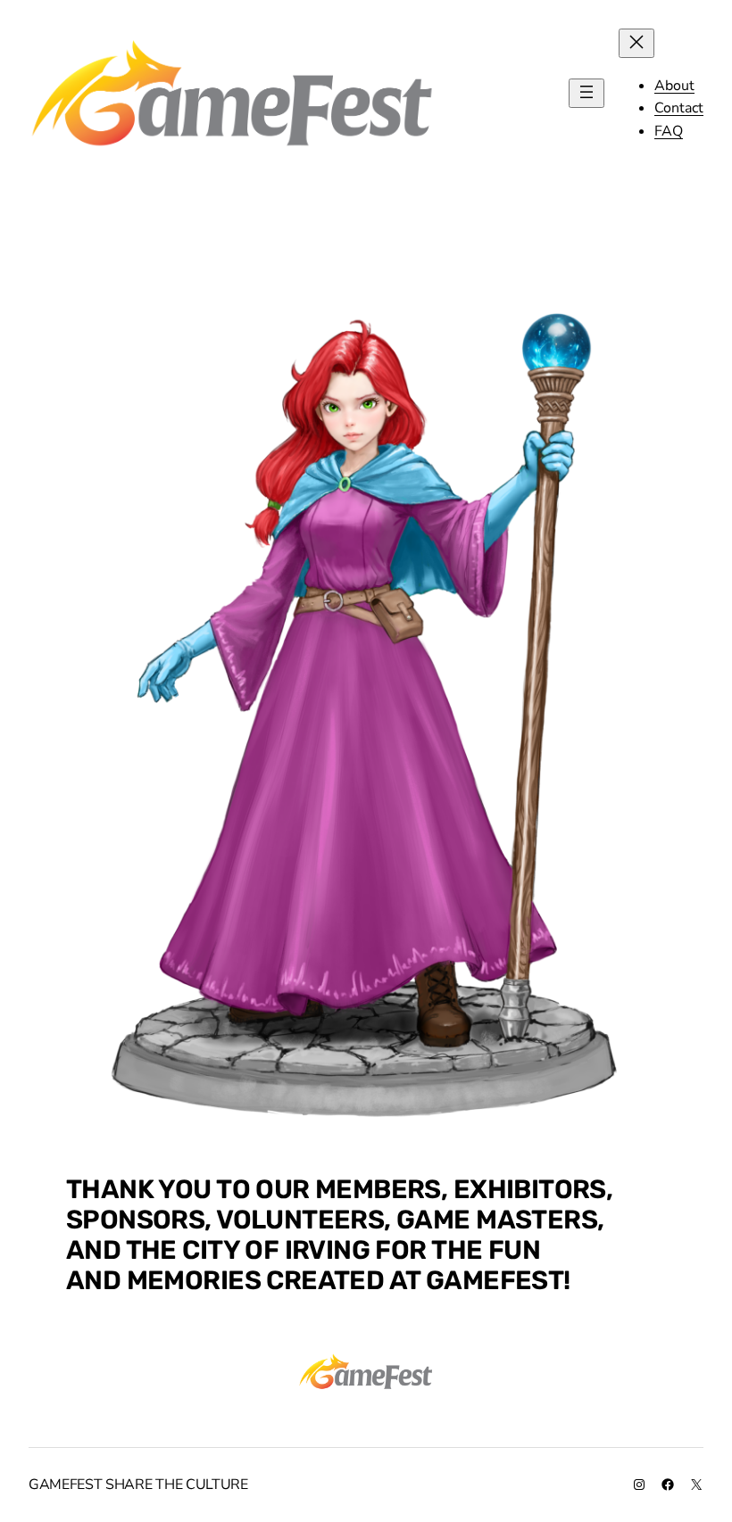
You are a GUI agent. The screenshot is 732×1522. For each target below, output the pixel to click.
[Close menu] (636, 43)
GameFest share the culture (138, 1484)
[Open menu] (586, 93)
